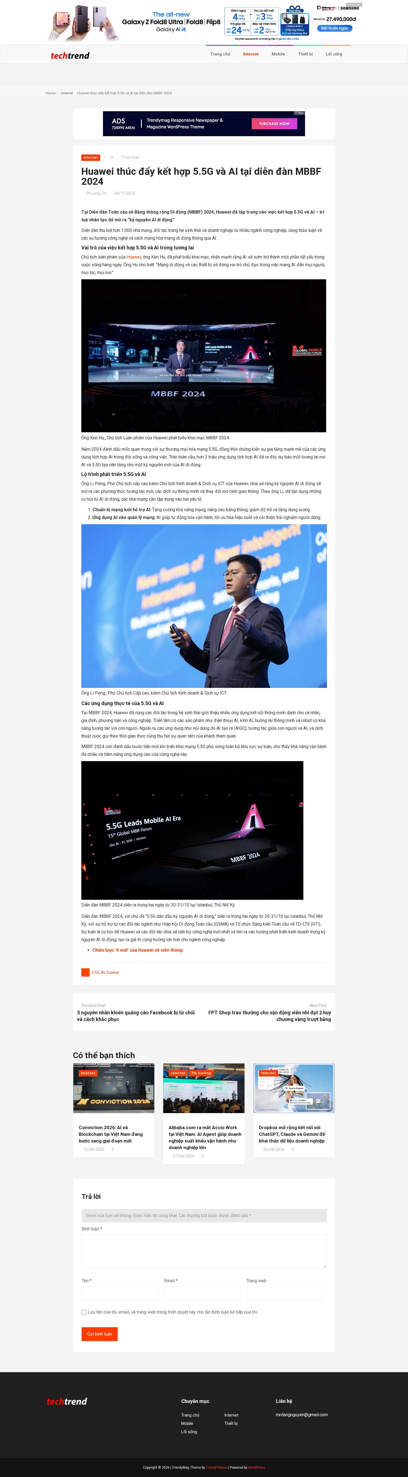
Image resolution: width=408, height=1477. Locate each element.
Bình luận (92, 1229)
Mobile (279, 54)
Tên (87, 1280)
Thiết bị (306, 54)
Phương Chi (96, 193)
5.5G (95, 972)
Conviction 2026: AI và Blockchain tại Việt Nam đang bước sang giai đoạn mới (111, 1134)
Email (171, 1280)
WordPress (256, 1468)
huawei (112, 972)
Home (51, 93)
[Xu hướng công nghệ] (70, 57)
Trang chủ (220, 54)
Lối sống (334, 54)
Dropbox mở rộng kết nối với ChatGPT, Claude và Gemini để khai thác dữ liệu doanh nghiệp (292, 1134)
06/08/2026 (273, 1149)
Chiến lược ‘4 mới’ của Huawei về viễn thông (137, 950)
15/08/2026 (93, 1149)
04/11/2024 (124, 193)
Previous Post (94, 1005)
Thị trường (201, 1073)
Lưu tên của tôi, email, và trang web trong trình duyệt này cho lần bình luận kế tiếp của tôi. (173, 1312)
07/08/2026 (183, 1156)
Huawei (134, 257)
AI (103, 972)
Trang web (256, 1280)
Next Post (318, 1005)
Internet (251, 54)
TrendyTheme (216, 1468)
